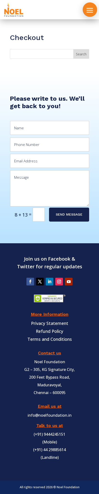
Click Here (10, 92)
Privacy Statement (49, 323)
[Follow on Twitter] (40, 281)
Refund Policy (49, 331)
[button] (90, 9)
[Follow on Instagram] (59, 281)
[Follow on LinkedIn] (49, 281)
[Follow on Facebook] (30, 281)
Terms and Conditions (49, 339)
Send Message (69, 214)
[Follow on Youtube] (69, 281)
